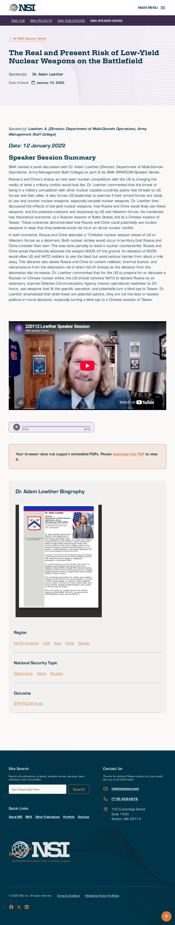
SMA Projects (41, 21)
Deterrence (23, 673)
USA (46, 643)
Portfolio (68, 817)
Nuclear (56, 673)
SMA (28, 817)
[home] (22, 7)
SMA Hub (18, 21)
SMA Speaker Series (106, 21)
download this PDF (128, 453)
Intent (41, 673)
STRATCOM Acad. (28, 703)
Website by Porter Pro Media (102, 895)
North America (26, 643)
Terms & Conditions (68, 895)
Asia (57, 643)
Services (83, 817)
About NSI (15, 817)
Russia (83, 643)
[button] (152, 8)
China (69, 643)
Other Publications (47, 817)
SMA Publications (71, 21)
